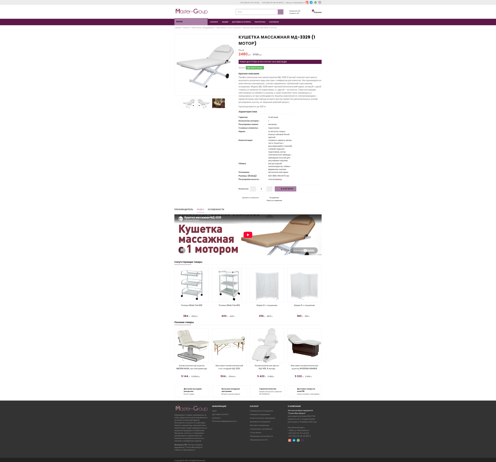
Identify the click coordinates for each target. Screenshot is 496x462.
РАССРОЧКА (260, 22)
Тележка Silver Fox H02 (304, 305)
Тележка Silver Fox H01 (229, 305)
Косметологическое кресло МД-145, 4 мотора (267, 367)
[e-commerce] (191, 11)
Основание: (244, 172)
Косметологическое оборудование (262, 418)
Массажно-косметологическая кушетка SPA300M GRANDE (304, 367)
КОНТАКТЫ (274, 22)
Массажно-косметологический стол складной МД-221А (229, 367)
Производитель (183, 209)
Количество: (244, 189)
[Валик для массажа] (192, 285)
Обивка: (242, 163)
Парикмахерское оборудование (261, 411)
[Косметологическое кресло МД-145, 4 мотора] (267, 345)
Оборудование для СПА (259, 440)
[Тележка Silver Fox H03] (267, 285)
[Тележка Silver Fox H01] (229, 285)
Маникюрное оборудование (260, 422)
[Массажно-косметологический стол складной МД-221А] (229, 345)
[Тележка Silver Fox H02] (304, 285)
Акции (214, 411)
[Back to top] (493, 457)
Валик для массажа (191, 305)
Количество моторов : (249, 120)
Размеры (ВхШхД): (248, 175)
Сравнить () (294, 13)
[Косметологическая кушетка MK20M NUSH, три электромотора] (192, 345)
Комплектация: (246, 140)
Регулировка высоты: (249, 179)
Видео (200, 209)
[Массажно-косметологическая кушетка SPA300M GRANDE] (304, 345)
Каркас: (242, 131)
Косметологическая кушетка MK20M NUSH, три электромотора (191, 367)
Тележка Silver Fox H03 (266, 305)
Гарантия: (243, 117)
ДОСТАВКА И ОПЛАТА (241, 22)
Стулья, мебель (255, 432)
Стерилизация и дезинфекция (261, 429)
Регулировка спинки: (248, 124)
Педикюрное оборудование (260, 414)
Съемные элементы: (248, 128)
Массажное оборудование (259, 425)
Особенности (216, 209)
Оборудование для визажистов (261, 436)
